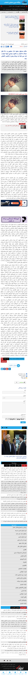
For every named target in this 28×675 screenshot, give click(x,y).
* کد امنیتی (23, 414)
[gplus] (7, 369)
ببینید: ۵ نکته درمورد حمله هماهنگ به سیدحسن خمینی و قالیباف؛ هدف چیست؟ (13, 498)
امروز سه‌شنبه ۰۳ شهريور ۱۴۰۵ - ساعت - (16, 6)
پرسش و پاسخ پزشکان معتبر (19, 527)
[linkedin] (9, 369)
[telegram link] (7, 660)
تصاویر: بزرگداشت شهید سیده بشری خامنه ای (16, 495)
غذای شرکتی (23, 556)
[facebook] (4, 369)
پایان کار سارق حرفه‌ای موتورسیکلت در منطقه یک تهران (14, 610)
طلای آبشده (23, 597)
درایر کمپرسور (23, 559)
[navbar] (26, 6)
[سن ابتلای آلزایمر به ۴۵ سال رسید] (23, 127)
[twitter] (2, 369)
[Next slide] (2, 427)
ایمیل (24, 395)
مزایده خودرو (23, 584)
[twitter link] (4, 660)
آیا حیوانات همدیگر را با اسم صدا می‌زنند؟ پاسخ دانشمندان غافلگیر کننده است (12, 17)
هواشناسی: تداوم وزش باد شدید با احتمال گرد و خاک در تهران (13, 613)
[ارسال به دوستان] (4, 46)
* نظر (24, 401)
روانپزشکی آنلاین (22, 600)
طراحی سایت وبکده (21, 581)
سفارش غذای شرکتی (21, 578)
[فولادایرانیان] (14, 203)
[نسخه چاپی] (1, 46)
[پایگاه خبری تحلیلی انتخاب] (24, 2)
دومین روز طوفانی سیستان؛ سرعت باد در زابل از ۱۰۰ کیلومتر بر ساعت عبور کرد (13, 653)
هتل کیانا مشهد (22, 543)
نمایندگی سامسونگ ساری (20, 553)
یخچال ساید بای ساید (21, 534)
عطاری (24, 550)
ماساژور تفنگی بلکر (22, 546)
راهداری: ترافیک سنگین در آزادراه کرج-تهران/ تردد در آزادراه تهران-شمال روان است (13, 617)
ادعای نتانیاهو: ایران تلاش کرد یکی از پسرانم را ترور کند (14, 521)
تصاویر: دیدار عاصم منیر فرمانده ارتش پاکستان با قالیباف (14, 501)
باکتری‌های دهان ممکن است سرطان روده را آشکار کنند (13, 33)
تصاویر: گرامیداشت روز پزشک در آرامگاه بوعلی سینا (15, 650)
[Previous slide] (6, 427)
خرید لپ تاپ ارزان (21, 540)
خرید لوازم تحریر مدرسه (20, 531)
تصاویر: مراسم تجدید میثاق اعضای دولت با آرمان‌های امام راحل (15, 457)
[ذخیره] (6, 46)
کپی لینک (4, 361)
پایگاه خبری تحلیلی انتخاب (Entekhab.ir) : (17, 94)
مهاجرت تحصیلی (22, 569)
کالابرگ (24, 562)
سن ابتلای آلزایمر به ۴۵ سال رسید (12, 125)
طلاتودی (24, 565)
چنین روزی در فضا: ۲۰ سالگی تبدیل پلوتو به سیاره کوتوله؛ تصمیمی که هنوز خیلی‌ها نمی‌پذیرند (11, 25)
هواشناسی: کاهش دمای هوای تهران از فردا (17, 642)
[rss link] (10, 660)
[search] (2, 6)
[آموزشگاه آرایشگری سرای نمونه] (14, 219)
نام (25, 390)
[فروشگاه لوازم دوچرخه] (14, 211)
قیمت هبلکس (23, 572)
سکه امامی (23, 591)
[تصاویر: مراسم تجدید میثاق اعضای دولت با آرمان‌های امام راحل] (14, 442)
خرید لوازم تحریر (22, 537)
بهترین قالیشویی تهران (20, 588)
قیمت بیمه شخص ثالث (20, 575)
